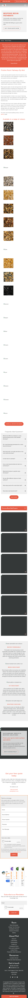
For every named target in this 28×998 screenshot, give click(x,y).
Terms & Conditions (13, 983)
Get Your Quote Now (12, 28)
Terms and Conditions (14, 948)
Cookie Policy (14, 950)
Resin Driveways (14, 925)
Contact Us (14, 944)
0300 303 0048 (6, 1)
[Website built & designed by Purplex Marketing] (14, 994)
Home (2, 40)
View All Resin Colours (14, 424)
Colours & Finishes (14, 930)
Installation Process (14, 928)
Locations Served (14, 957)
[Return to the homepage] (4, 5)
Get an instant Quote (21, 1)
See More (14, 497)
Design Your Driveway (14, 927)
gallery (2, 114)
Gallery (14, 932)
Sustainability (14, 942)
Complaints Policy (14, 946)
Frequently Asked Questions (14, 952)
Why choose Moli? (10, 751)
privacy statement (17, 851)
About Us (14, 938)
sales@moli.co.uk (14, 791)
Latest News (14, 940)
